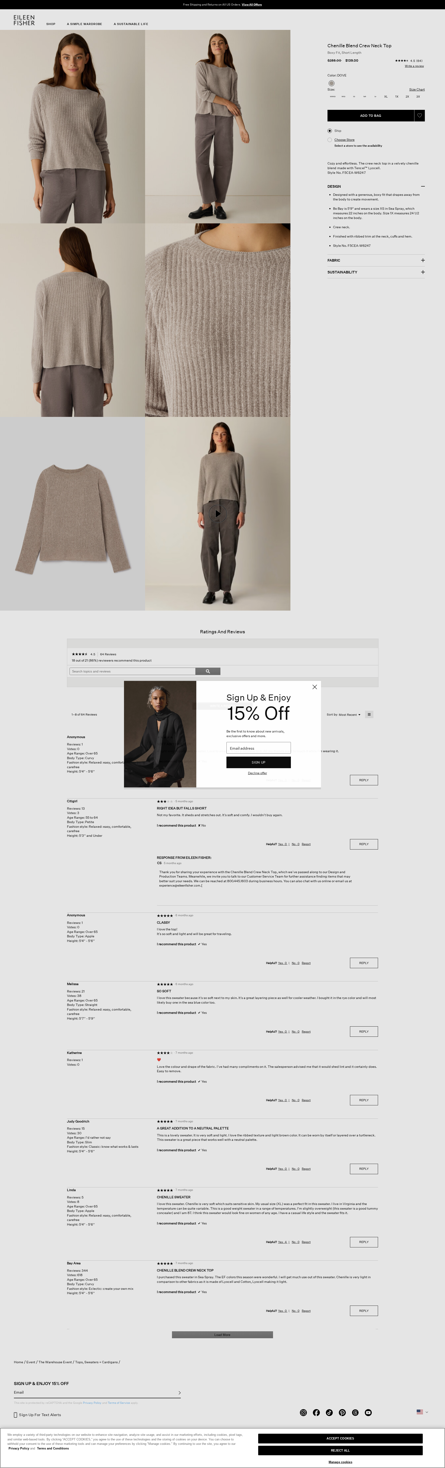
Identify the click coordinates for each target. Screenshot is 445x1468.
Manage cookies (340, 1462)
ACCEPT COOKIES (340, 1438)
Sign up (258, 762)
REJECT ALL (340, 1450)
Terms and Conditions (53, 1448)
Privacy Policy (22, 1448)
